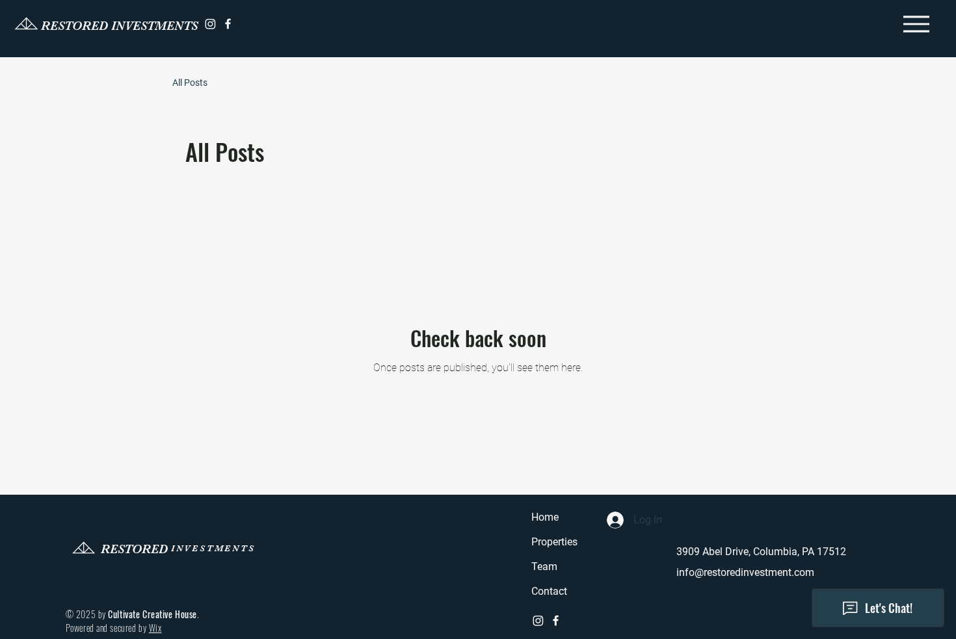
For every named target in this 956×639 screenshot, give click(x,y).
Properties (554, 542)
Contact (549, 591)
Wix (155, 627)
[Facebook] (228, 24)
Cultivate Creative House (152, 614)
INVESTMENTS (213, 548)
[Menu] (916, 24)
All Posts (189, 82)
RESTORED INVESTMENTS (119, 26)
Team (544, 566)
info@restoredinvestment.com (745, 572)
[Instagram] (210, 24)
